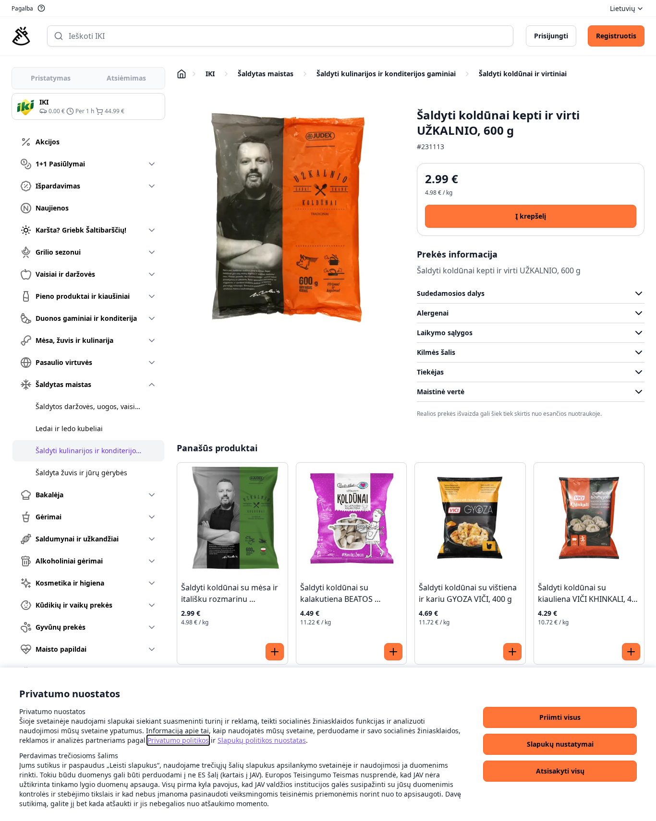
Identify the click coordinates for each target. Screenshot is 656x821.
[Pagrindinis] (21, 36)
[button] (560, 717)
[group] (88, 106)
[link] (178, 740)
